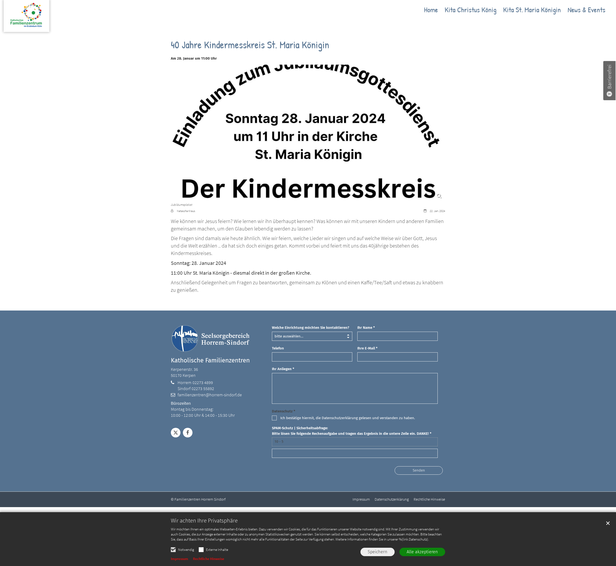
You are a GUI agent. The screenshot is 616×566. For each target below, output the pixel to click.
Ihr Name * (366, 327)
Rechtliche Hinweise (208, 558)
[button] (175, 432)
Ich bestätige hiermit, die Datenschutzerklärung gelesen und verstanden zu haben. (347, 418)
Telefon (278, 348)
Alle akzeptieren (422, 551)
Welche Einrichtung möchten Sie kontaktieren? (310, 327)
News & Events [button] (586, 10)
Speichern (377, 551)
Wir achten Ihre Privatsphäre (204, 520)
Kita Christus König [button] (470, 10)
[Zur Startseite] (26, 18)
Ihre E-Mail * (367, 348)
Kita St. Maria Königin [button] (532, 10)
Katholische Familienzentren (210, 360)
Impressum (179, 558)
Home (431, 10)
